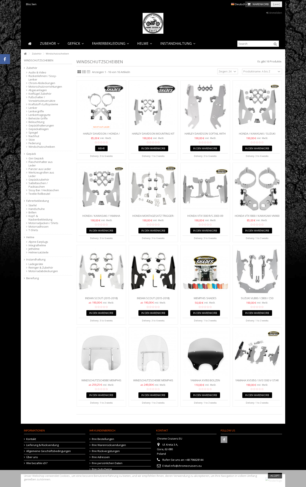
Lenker (33, 108)
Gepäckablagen (39, 129)
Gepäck (31, 154)
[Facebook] (224, 439)
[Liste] (84, 72)
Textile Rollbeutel (39, 194)
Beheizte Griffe (38, 118)
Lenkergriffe (36, 111)
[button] (49, 43)
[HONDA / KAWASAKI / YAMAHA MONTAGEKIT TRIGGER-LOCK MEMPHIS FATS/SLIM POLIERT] (101, 189)
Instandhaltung (35, 259)
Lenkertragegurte (40, 115)
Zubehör (31, 68)
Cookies (65, 476)
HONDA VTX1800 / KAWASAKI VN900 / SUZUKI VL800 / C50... (257, 217)
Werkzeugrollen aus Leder (41, 174)
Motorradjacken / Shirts (43, 223)
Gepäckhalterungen (41, 125)
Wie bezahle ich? (36, 463)
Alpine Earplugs (38, 242)
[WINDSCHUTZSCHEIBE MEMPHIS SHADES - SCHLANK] (153, 353)
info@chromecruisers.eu (186, 466)
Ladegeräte (36, 264)
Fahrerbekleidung (37, 201)
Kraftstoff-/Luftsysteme (43, 104)
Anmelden (275, 13)
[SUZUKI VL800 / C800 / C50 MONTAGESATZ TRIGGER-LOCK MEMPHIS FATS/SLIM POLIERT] (257, 271)
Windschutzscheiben (42, 147)
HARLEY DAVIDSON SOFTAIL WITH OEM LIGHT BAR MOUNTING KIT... (205, 135)
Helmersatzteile (39, 252)
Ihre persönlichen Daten (107, 463)
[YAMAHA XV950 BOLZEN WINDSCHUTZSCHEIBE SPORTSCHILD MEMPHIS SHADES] (205, 353)
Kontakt (31, 439)
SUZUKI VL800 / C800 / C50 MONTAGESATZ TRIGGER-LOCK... (257, 300)
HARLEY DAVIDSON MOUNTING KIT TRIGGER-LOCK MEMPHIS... (153, 135)
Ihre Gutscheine (102, 469)
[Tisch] (88, 72)
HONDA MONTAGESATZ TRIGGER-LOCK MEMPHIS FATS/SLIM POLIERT (153, 217)
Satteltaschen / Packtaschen (38, 184)
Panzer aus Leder (40, 169)
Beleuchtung (36, 122)
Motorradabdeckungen (43, 271)
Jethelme (34, 249)
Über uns (32, 457)
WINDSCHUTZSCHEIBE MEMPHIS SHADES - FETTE (101, 382)
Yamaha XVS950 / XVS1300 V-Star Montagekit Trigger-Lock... (257, 382)
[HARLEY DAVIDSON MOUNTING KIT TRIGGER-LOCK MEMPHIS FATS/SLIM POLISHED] (153, 106)
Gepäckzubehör (39, 179)
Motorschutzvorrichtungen (44, 86)
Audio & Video (37, 72)
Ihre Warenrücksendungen (109, 445)
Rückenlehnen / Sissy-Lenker (43, 77)
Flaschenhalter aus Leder (41, 163)
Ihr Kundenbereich (102, 430)
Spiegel (33, 132)
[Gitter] (79, 72)
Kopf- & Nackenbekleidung (40, 217)
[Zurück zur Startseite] (25, 53)
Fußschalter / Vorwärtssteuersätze (42, 99)
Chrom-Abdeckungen (42, 83)
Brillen (32, 212)
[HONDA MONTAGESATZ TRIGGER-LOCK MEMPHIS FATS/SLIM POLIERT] (153, 189)
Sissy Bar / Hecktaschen (44, 190)
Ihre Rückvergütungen (106, 451)
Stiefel (33, 205)
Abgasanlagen (38, 90)
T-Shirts (33, 230)
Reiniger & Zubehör (41, 267)
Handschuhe (37, 209)
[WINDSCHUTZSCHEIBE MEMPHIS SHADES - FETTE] (101, 353)
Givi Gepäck (36, 158)
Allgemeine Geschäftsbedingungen (48, 451)
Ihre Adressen (101, 457)
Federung (35, 143)
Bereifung (32, 278)
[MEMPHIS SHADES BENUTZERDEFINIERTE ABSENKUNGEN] (205, 271)
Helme (30, 237)
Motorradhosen (39, 226)
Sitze (32, 139)
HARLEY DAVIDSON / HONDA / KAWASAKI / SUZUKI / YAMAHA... (101, 135)
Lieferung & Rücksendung (42, 445)
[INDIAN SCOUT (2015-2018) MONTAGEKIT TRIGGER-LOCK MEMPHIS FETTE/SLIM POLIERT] (101, 271)
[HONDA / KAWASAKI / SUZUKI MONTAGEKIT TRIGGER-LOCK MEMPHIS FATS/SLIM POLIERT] (257, 106)
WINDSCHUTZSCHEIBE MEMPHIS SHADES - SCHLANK (153, 382)
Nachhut (34, 136)
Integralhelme (37, 245)
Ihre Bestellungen (103, 439)
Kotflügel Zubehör (40, 93)
